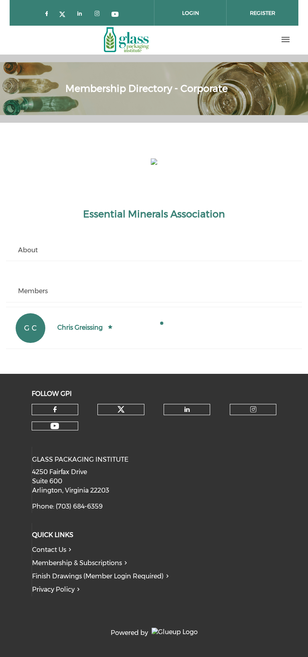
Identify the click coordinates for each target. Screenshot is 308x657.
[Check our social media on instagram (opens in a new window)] (99, 13)
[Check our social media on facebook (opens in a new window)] (48, 13)
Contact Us (49, 550)
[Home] (126, 40)
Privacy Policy (53, 589)
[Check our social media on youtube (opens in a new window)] (115, 13)
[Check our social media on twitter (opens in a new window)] (65, 13)
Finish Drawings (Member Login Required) (98, 576)
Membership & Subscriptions (77, 563)
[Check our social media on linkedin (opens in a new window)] (82, 13)
